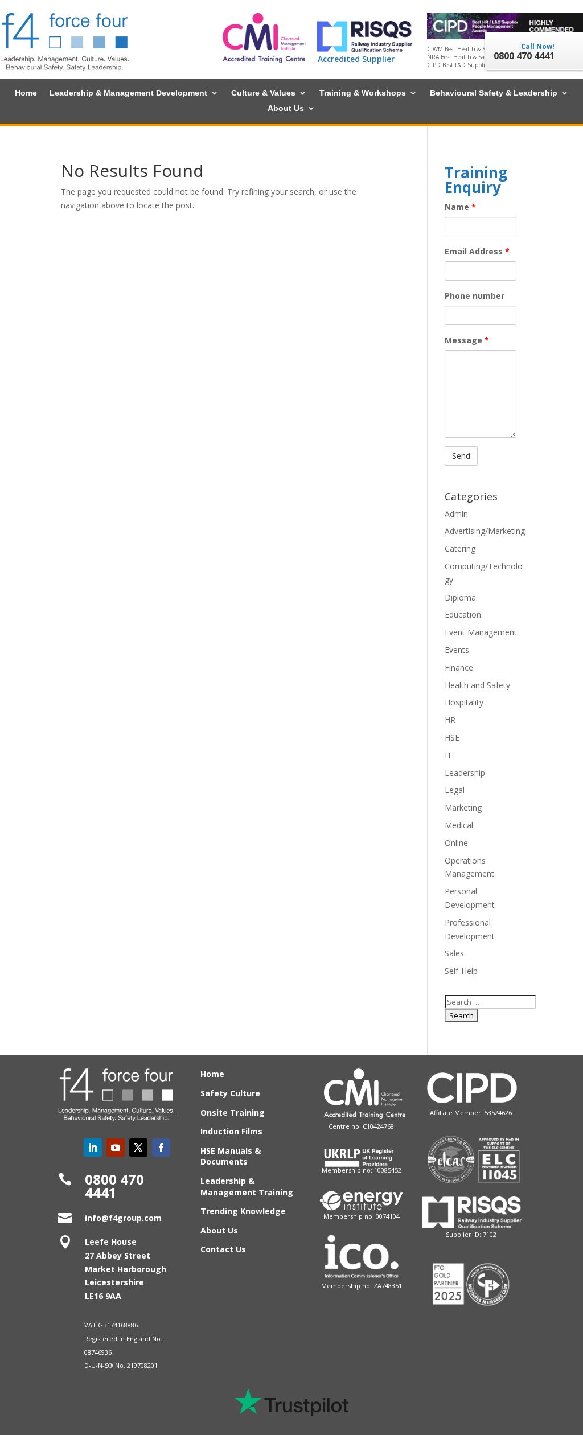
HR (450, 719)
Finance (459, 667)
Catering (460, 548)
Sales (454, 953)
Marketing (463, 807)
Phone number (474, 295)
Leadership (465, 772)
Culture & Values (263, 93)
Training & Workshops (362, 93)
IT (448, 755)
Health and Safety (477, 685)
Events (457, 649)
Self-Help (461, 970)
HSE (452, 737)
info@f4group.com (123, 1217)
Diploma (460, 597)
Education (463, 614)
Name (460, 207)
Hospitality (464, 702)
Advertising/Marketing (485, 530)
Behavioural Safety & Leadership (493, 93)
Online (456, 842)
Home (26, 93)
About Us (286, 108)
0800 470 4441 (114, 1186)
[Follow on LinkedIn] (93, 1147)
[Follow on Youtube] (115, 1147)
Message (467, 340)
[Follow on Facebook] (161, 1147)
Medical (459, 825)
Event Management (481, 632)
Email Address (477, 251)
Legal (455, 789)
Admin (456, 513)
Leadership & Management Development (128, 93)
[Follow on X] (138, 1147)
